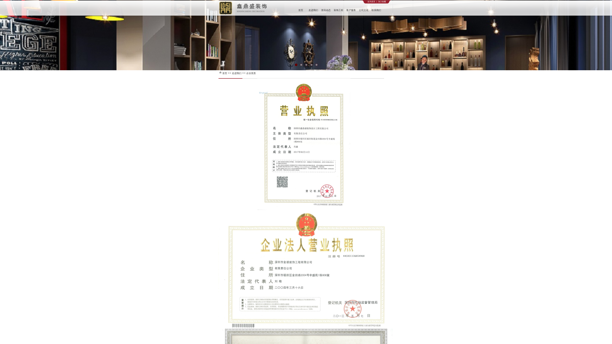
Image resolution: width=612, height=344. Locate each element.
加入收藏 (382, 1)
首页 (300, 10)
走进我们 (313, 10)
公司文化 (363, 10)
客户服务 (351, 10)
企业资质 (251, 73)
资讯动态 (326, 10)
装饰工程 (338, 10)
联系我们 (376, 10)
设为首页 (371, 1)
